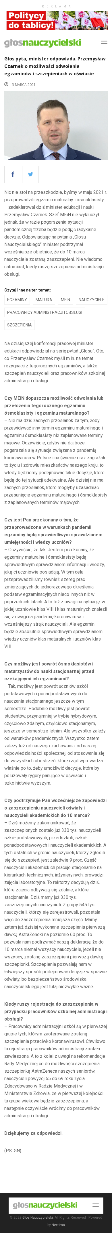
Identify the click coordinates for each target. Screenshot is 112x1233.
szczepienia (19, 325)
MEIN (65, 300)
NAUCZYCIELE (92, 300)
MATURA (44, 300)
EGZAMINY (17, 300)
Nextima (58, 1225)
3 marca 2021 (23, 84)
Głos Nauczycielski (37, 1218)
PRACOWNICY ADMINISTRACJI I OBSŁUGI (44, 312)
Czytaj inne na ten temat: (27, 290)
